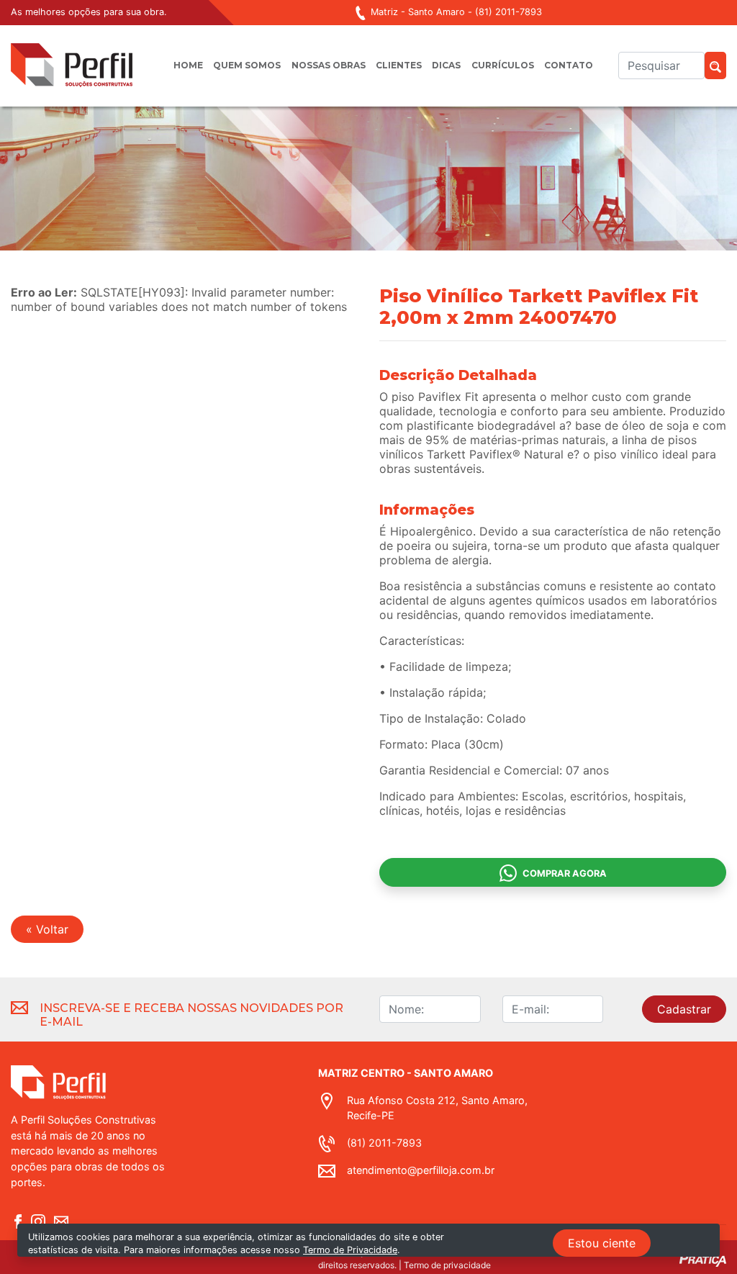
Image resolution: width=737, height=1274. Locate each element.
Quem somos (247, 65)
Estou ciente (602, 1243)
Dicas (446, 65)
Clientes (399, 65)
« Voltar (47, 929)
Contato (568, 65)
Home (188, 65)
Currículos (502, 65)
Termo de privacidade (447, 1265)
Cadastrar (684, 1009)
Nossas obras (328, 65)
